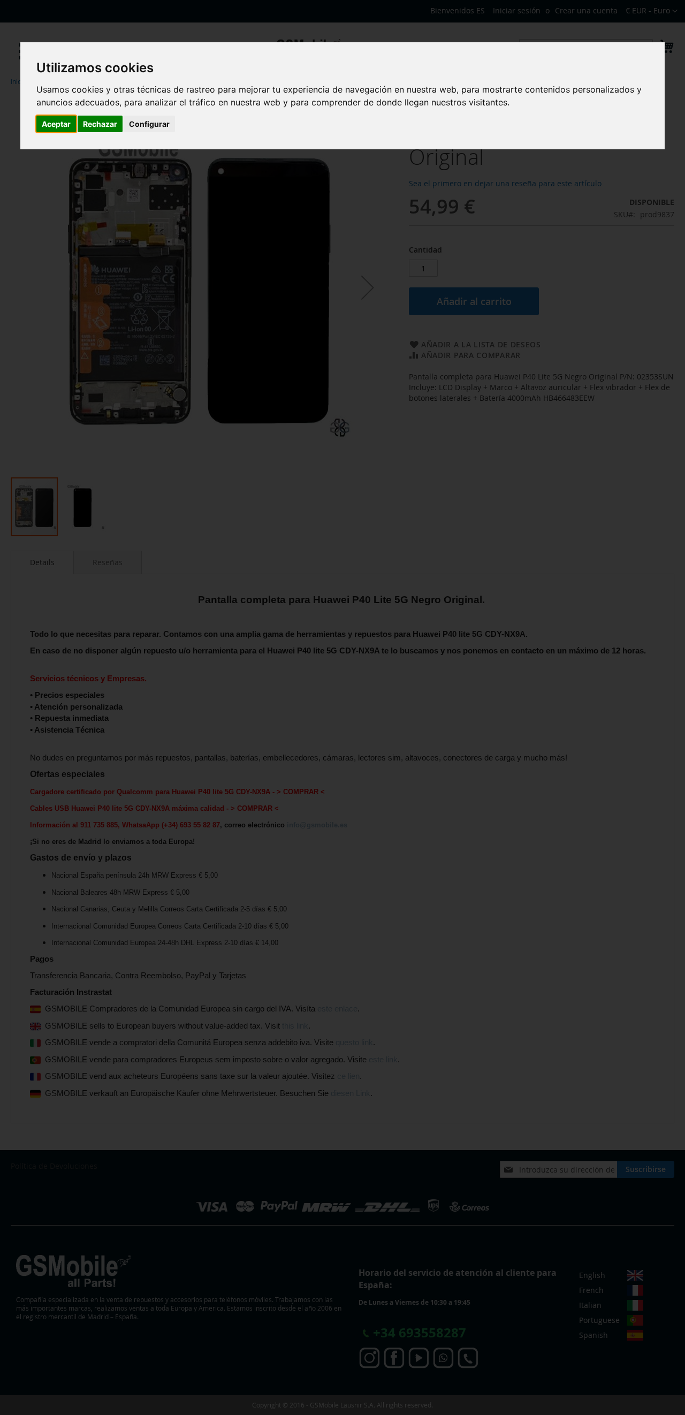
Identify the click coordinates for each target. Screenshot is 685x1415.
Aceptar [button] (56, 123)
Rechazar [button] (100, 123)
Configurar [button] (149, 123)
